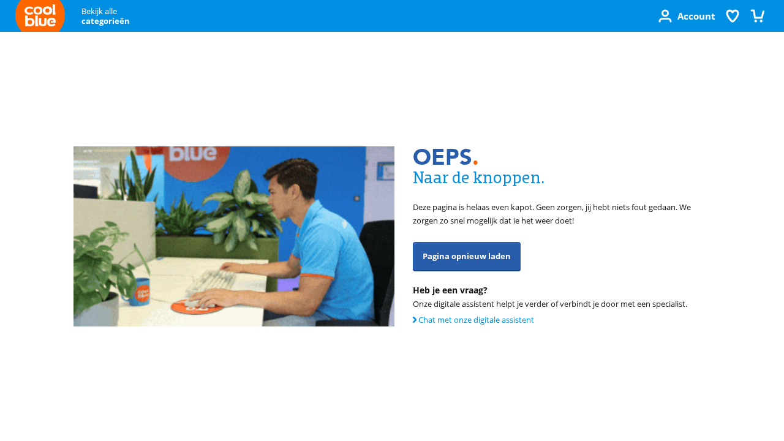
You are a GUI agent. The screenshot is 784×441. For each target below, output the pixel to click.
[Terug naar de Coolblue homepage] (40, 18)
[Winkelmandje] (757, 16)
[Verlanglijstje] (732, 16)
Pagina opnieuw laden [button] (467, 256)
